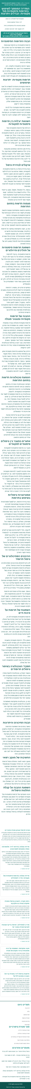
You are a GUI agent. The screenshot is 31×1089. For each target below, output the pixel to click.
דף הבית (27, 3)
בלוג (22, 3)
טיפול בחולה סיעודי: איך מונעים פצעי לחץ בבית (15, 1051)
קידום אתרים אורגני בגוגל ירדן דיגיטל (15, 1087)
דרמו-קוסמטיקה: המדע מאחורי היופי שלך (17, 1067)
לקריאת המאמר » (24, 868)
